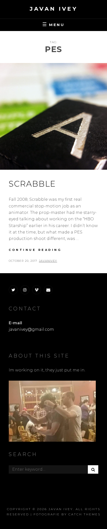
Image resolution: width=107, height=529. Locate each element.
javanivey (48, 261)
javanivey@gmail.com (31, 329)
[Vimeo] (36, 289)
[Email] (48, 289)
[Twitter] (13, 289)
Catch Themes (84, 514)
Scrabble (32, 184)
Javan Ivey (53, 8)
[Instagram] (24, 289)
